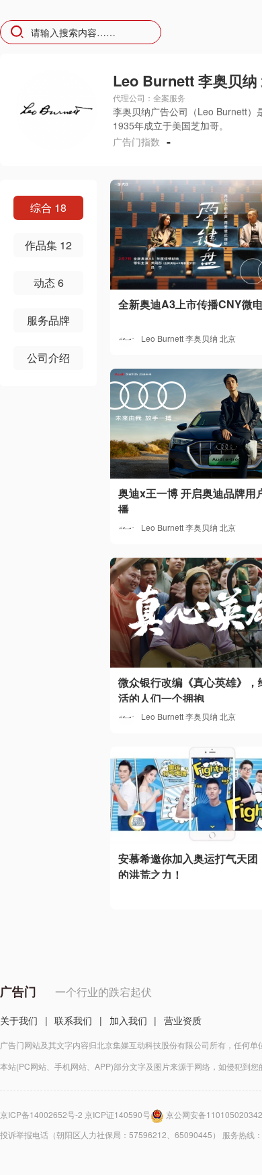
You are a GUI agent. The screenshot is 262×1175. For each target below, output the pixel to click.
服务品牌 (48, 320)
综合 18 (48, 207)
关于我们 (19, 1020)
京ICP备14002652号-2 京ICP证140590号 (75, 1114)
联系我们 (73, 1020)
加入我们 (128, 1020)
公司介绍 (48, 357)
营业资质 (183, 1020)
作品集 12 (48, 245)
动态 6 (49, 282)
